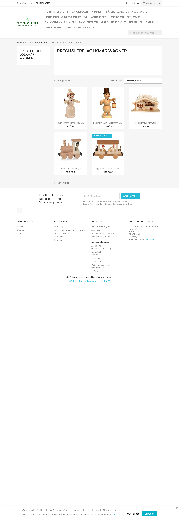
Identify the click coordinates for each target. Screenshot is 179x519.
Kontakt (20, 226)
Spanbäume (133, 17)
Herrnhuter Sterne (57, 11)
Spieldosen (117, 17)
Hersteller (136, 22)
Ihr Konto (97, 221)
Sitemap (20, 230)
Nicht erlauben (131, 513)
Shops (20, 233)
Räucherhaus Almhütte (145, 123)
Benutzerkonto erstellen (102, 233)
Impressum (59, 240)
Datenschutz (60, 236)
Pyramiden (97, 11)
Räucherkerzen (88, 22)
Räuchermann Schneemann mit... (108, 123)
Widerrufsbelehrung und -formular (69, 230)
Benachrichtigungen (100, 236)
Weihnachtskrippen (95, 17)
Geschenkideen (54, 27)
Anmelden (96, 230)
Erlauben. (150, 513)
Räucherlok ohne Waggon (71, 168)
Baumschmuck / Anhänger (60, 22)
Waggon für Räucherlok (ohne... (108, 168)
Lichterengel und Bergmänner (63, 17)
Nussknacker (140, 11)
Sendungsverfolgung (101, 226)
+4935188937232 (43, 3)
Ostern (150, 22)
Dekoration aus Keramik (80, 27)
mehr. (114, 514)
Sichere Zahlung (61, 233)
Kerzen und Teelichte (113, 22)
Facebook (19, 210)
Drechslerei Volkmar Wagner (30, 54)
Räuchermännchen (117, 11)
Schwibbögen (80, 11)
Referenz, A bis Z (143, 80)
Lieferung (58, 226)
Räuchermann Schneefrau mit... (71, 123)
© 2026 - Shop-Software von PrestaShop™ (89, 281)
